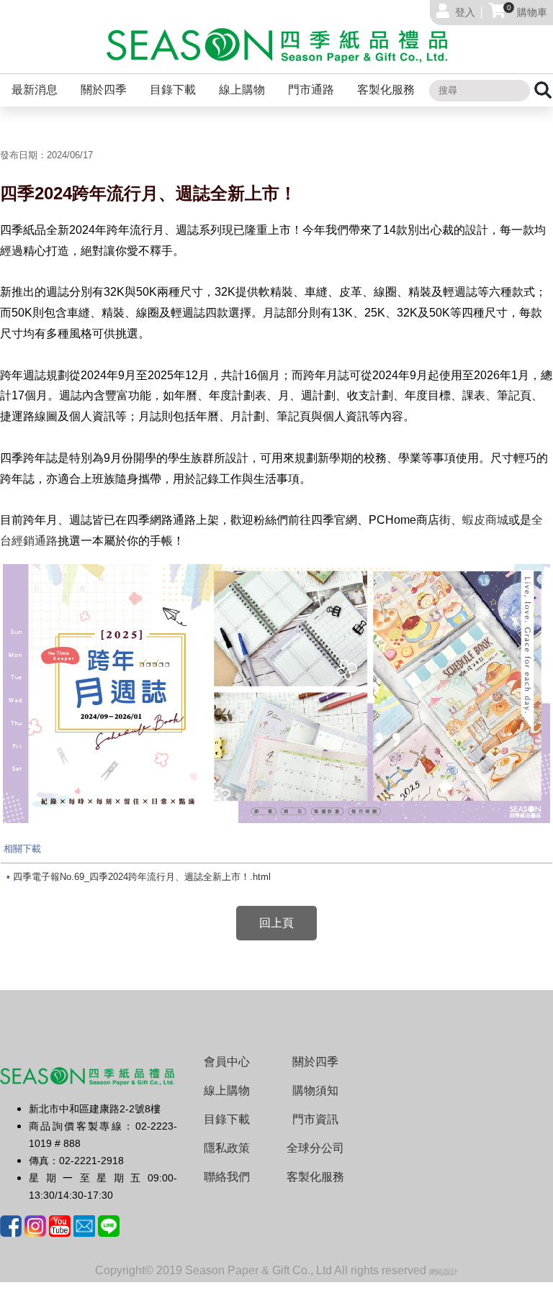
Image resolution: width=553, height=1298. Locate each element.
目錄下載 (173, 89)
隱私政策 (227, 1148)
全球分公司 (315, 1148)
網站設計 (443, 1272)
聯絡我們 (227, 1177)
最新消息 (35, 89)
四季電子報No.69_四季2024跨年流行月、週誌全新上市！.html (142, 876)
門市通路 (311, 89)
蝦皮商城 (485, 520)
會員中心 (227, 1062)
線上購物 (242, 89)
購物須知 (315, 1090)
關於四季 (104, 89)
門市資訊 (315, 1119)
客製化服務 (386, 89)
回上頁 (276, 923)
